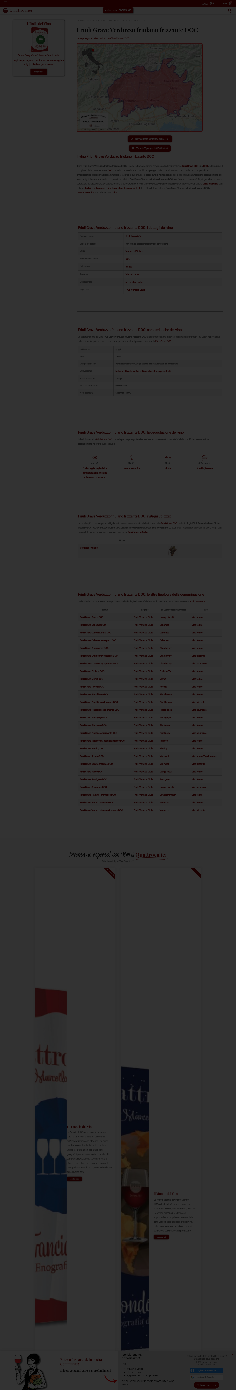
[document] (118, 695)
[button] (155, 662)
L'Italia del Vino (135, 663)
